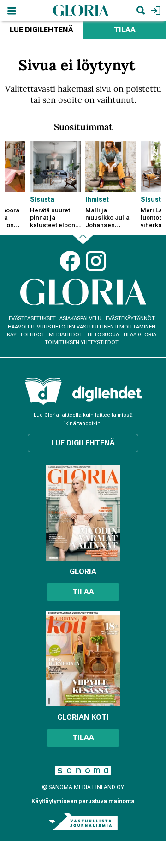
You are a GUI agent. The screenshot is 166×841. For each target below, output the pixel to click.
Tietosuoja (103, 335)
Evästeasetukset (32, 318)
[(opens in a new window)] (107, 393)
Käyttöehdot (26, 335)
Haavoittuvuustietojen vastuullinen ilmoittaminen (81, 327)
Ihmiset (97, 199)
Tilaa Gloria (139, 335)
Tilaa (125, 29)
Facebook (70, 261)
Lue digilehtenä (41, 29)
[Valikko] (11, 10)
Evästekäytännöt (130, 318)
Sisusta (42, 199)
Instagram (96, 261)
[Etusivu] (80, 9)
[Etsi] (141, 10)
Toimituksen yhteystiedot (82, 343)
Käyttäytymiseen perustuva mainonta (83, 801)
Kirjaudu (154, 10)
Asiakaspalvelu (80, 318)
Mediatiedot (66, 335)
